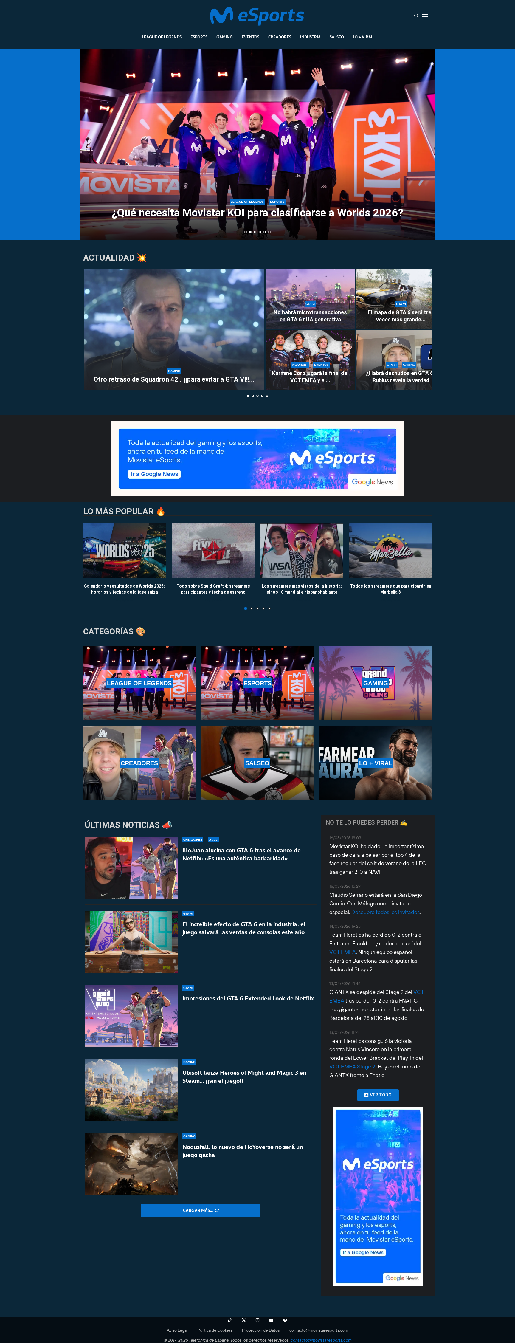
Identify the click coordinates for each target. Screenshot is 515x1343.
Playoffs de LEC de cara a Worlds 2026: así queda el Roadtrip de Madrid (257, 212)
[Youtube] (271, 1320)
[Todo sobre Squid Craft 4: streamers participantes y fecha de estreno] (213, 550)
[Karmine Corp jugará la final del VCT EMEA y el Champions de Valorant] (310, 360)
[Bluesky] (285, 1320)
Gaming (224, 37)
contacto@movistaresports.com (318, 1330)
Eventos (250, 37)
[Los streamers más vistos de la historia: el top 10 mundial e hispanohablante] (301, 550)
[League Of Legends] (139, 683)
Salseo (337, 37)
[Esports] (257, 683)
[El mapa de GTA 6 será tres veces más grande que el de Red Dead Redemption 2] (401, 299)
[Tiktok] (230, 1320)
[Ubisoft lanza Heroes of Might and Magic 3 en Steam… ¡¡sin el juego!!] (131, 1090)
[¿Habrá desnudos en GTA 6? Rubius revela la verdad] (401, 360)
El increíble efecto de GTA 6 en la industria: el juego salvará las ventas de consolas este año (243, 928)
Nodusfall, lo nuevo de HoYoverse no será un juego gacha (242, 1151)
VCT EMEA (342, 952)
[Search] (416, 16)
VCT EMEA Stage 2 (352, 1066)
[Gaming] (375, 683)
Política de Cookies (214, 1330)
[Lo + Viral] (375, 763)
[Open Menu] (425, 16)
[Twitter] (244, 1320)
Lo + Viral (363, 37)
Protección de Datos (261, 1330)
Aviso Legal (177, 1330)
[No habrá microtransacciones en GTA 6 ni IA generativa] (310, 299)
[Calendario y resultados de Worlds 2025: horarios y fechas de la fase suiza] (124, 550)
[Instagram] (257, 1320)
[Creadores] (139, 763)
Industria (310, 37)
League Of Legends (162, 37)
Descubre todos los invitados (385, 912)
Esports (198, 37)
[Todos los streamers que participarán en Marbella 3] (390, 550)
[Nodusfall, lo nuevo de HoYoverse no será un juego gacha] (131, 1164)
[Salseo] (257, 763)
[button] (91, 144)
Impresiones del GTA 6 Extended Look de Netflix (248, 998)
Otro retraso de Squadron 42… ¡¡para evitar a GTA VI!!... (174, 379)
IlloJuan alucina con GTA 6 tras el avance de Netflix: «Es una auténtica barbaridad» (241, 854)
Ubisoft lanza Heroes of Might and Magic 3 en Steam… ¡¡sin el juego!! (244, 1076)
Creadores (279, 37)
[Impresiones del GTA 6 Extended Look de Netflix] (131, 1016)
